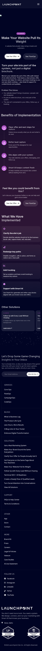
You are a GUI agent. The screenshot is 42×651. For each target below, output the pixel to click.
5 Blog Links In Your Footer (14, 429)
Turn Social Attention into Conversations (19, 483)
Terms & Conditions (11, 504)
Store (6, 523)
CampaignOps (9, 398)
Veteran (7, 555)
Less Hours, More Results (14, 425)
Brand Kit (7, 539)
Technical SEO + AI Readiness (15, 475)
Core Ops (7, 389)
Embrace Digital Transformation (16, 433)
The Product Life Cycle (12, 421)
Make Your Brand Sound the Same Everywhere (17, 450)
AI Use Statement (11, 564)
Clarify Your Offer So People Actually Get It (20, 456)
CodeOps (7, 402)
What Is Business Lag (12, 417)
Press (6, 543)
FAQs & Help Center (11, 500)
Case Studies (9, 560)
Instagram (11, 583)
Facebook (10, 578)
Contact (7, 527)
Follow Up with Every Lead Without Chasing (21, 471)
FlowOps (7, 394)
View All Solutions (11, 487)
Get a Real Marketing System (15, 445)
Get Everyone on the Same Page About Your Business (19, 461)
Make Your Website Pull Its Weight (17, 467)
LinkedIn (10, 587)
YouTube (10, 595)
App (5, 518)
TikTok (9, 591)
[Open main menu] (38, 4)
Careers (7, 547)
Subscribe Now (32, 374)
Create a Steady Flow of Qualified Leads (19, 479)
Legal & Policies (10, 551)
